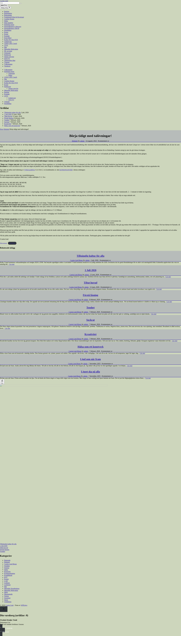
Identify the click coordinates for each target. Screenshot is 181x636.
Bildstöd (6, 129)
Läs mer (11, 264)
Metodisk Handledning (11, 588)
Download (12, 243)
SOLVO (7, 58)
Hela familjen (8, 23)
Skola (6, 600)
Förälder (7, 566)
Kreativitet (7, 124)
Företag (6, 568)
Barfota (6, 11)
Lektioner (7, 585)
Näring (6, 596)
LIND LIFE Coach (10, 43)
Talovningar (3, 243)
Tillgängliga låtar (9, 60)
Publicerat (7, 55)
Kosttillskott (8, 575)
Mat (5, 47)
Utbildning (7, 602)
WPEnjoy (24, 605)
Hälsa (6, 21)
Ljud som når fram (90, 359)
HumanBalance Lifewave (12, 26)
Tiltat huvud (8, 116)
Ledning (7, 583)
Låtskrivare (8, 41)
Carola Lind (4, 1)
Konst (6, 34)
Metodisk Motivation (11, 49)
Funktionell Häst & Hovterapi (14, 17)
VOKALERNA (29, 170)
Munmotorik (8, 594)
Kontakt (7, 36)
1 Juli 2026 (8, 114)
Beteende (7, 560)
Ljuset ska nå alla (90, 371)
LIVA (6, 45)
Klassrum (7, 571)
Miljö (6, 592)
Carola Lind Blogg (76, 260)
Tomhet (6, 120)
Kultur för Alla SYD (11, 40)
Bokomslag (8, 15)
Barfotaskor (8, 13)
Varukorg (7, 66)
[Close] (3, 609)
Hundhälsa (7, 30)
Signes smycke (9, 57)
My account (8, 51)
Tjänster (7, 62)
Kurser (6, 579)
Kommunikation (9, 573)
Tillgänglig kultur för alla (12, 112)
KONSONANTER (65, 170)
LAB (6, 581)
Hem (1, 129)
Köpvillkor (7, 38)
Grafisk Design (9, 19)
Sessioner (7, 598)
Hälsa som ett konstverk (12, 126)
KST (5, 577)
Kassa (6, 32)
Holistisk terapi (9, 25)
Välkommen (8, 64)
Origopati (7, 53)
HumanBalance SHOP (11, 28)
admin (82, 141)
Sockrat (6, 122)
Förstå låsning (8, 118)
